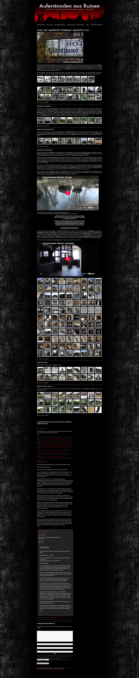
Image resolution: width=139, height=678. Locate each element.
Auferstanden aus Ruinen (44, 530)
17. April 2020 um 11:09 (44, 548)
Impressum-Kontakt (96, 24)
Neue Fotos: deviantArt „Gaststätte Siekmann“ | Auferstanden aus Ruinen (56, 443)
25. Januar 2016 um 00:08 (42, 461)
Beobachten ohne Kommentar (46, 661)
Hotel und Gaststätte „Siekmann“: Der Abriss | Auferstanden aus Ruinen (56, 439)
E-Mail (38, 646)
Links (87, 24)
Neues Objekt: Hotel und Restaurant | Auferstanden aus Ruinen (54, 617)
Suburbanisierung (59, 24)
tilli (37, 427)
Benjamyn (39, 460)
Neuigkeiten (41, 24)
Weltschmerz (80, 24)
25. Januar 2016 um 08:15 (43, 532)
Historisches (71, 24)
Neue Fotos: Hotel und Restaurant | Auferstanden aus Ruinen (54, 456)
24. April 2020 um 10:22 (41, 428)
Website (38, 650)
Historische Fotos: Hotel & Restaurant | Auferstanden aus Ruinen (54, 452)
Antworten (39, 434)
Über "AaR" (49, 24)
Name (38, 642)
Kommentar (39, 630)
